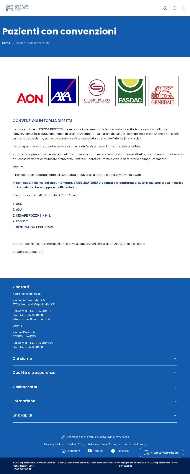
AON (19, 204)
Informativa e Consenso (105, 444)
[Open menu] (183, 8)
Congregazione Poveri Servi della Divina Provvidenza (98, 436)
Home (6, 42)
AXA (19, 209)
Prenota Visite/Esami (165, 452)
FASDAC (22, 221)
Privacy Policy (54, 444)
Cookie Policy (76, 444)
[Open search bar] (174, 8)
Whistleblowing (135, 444)
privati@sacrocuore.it (28, 251)
